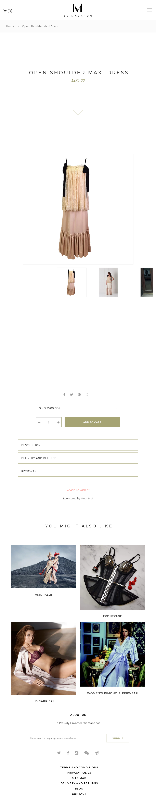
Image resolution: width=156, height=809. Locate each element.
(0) (9, 10)
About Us (78, 714)
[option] (78, 209)
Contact (79, 793)
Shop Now (43, 594)
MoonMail (87, 498)
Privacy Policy (79, 772)
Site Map (79, 778)
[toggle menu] (149, 10)
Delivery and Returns (79, 783)
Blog (79, 788)
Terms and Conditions (79, 767)
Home (10, 26)
